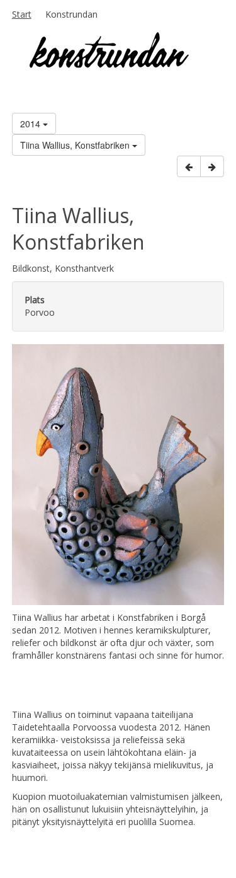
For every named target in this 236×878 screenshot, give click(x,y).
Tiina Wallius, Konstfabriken (76, 145)
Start (21, 14)
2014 (31, 123)
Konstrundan (71, 14)
